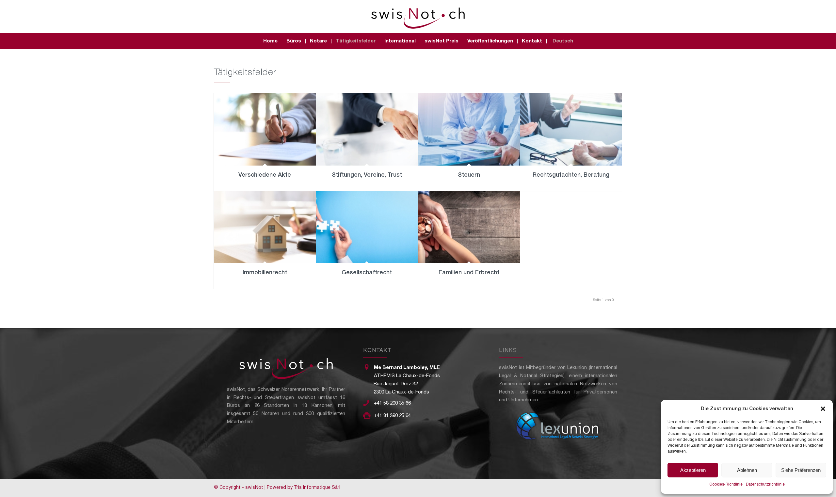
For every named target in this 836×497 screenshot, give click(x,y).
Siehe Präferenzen (801, 470)
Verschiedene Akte (264, 175)
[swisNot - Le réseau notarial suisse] (418, 16)
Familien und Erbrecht (469, 272)
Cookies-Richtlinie (726, 484)
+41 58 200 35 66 (392, 403)
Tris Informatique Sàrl (317, 488)
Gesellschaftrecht (367, 272)
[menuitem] (270, 41)
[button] (823, 409)
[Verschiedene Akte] (265, 129)
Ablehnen (747, 470)
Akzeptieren (693, 470)
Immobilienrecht (265, 272)
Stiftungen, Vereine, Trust (367, 175)
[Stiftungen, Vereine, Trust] (367, 129)
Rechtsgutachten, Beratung (571, 175)
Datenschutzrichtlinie (765, 484)
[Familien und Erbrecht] (469, 227)
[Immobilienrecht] (265, 227)
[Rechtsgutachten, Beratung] (571, 129)
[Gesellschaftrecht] (367, 227)
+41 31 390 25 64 (392, 415)
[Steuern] (469, 129)
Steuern (469, 175)
